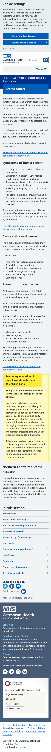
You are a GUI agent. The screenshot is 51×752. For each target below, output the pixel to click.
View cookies (9, 48)
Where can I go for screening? (17, 537)
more (24, 494)
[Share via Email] (18, 586)
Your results (8, 543)
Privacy (41, 728)
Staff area (7, 734)
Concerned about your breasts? (18, 549)
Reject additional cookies (24, 42)
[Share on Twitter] (5, 586)
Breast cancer (9, 513)
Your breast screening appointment (20, 525)
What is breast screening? (15, 519)
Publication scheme (35, 731)
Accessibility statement (13, 728)
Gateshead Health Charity (15, 636)
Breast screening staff (13, 531)
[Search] (45, 60)
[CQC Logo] (13, 686)
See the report (13, 708)
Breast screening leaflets (14, 573)
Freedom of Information (14, 725)
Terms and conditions (13, 731)
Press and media (37, 725)
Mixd (24, 747)
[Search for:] (35, 60)
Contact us (8, 624)
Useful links (8, 555)
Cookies (31, 728)
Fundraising (8, 561)
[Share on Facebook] (11, 586)
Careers (6, 654)
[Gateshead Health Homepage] (13, 58)
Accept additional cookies (24, 36)
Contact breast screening (15, 567)
